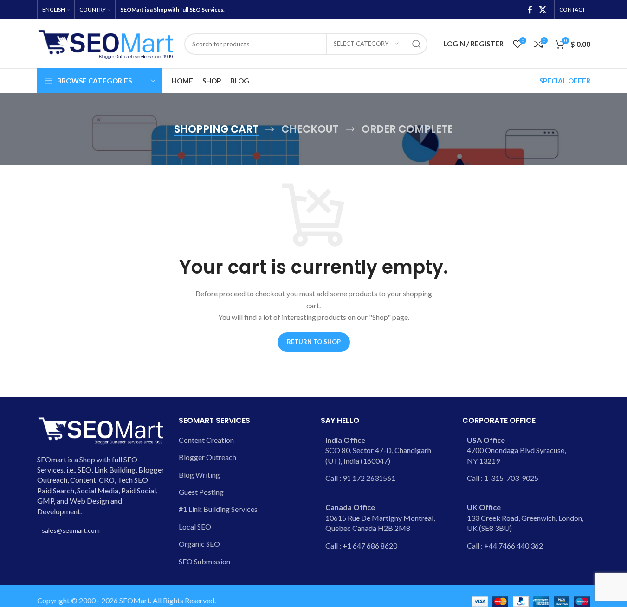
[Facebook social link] (530, 10)
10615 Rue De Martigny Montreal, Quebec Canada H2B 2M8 (380, 517)
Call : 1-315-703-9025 (502, 477)
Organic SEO (199, 543)
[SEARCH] (416, 44)
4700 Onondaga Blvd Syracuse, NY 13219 (516, 450)
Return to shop (314, 341)
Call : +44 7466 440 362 (505, 545)
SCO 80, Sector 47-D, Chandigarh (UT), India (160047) (378, 450)
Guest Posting (201, 491)
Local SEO (195, 526)
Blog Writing (199, 474)
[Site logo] (106, 42)
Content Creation (206, 439)
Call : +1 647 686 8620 (361, 545)
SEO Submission (204, 561)
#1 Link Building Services (218, 509)
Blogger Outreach (207, 457)
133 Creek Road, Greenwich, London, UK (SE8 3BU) (525, 517)
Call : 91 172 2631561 (360, 477)
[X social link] (542, 10)
